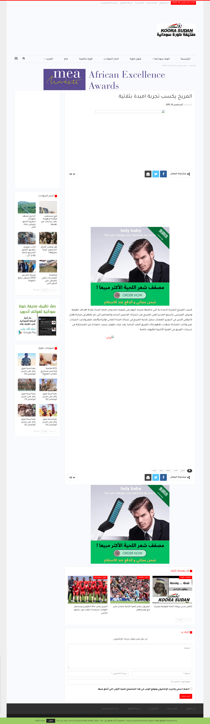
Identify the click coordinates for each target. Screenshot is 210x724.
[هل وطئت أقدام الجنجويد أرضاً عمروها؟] (48, 238)
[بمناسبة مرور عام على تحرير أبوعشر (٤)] (27, 410)
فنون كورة (135, 59)
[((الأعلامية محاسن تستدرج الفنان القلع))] (48, 359)
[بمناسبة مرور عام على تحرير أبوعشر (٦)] (27, 385)
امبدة (175, 471)
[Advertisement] (74, 30)
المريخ (183, 471)
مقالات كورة (185, 577)
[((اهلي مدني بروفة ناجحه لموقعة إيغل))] (172, 590)
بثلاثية (168, 471)
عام (66, 59)
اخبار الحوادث (111, 59)
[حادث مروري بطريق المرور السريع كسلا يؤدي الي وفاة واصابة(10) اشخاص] (27, 238)
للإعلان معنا (152, 3)
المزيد (49, 59)
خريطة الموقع (126, 3)
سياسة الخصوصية (109, 3)
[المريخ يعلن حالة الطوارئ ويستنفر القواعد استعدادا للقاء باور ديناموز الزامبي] (87, 590)
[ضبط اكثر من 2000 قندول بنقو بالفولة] (27, 266)
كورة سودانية (162, 59)
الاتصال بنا (139, 3)
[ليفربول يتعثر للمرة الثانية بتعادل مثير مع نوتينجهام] (130, 590)
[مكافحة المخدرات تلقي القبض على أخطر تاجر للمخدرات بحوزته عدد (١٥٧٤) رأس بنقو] (48, 266)
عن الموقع (163, 3)
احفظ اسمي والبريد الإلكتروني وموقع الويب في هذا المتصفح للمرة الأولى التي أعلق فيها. (143, 689)
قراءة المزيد (40, 721)
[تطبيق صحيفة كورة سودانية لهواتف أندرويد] (37, 320)
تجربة (161, 471)
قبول (51, 721)
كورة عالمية (86, 59)
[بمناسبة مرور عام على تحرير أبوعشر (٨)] (27, 359)
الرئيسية (185, 59)
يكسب (154, 471)
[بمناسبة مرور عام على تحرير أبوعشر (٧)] (48, 385)
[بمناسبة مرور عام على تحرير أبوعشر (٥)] (48, 410)
